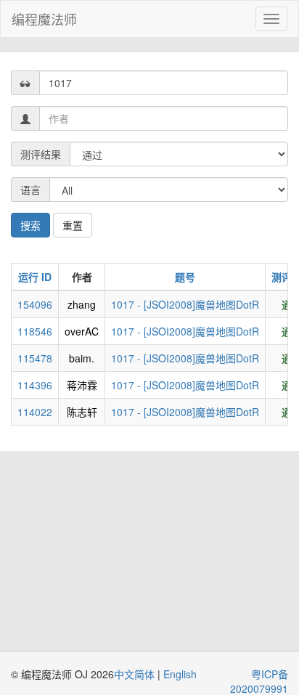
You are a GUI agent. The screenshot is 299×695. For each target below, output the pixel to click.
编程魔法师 (44, 18)
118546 (34, 331)
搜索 (30, 225)
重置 (72, 225)
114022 (34, 412)
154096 (34, 304)
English (180, 674)
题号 (185, 276)
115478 (34, 358)
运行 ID (35, 276)
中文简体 (135, 674)
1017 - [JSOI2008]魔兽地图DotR (185, 304)
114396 (34, 385)
